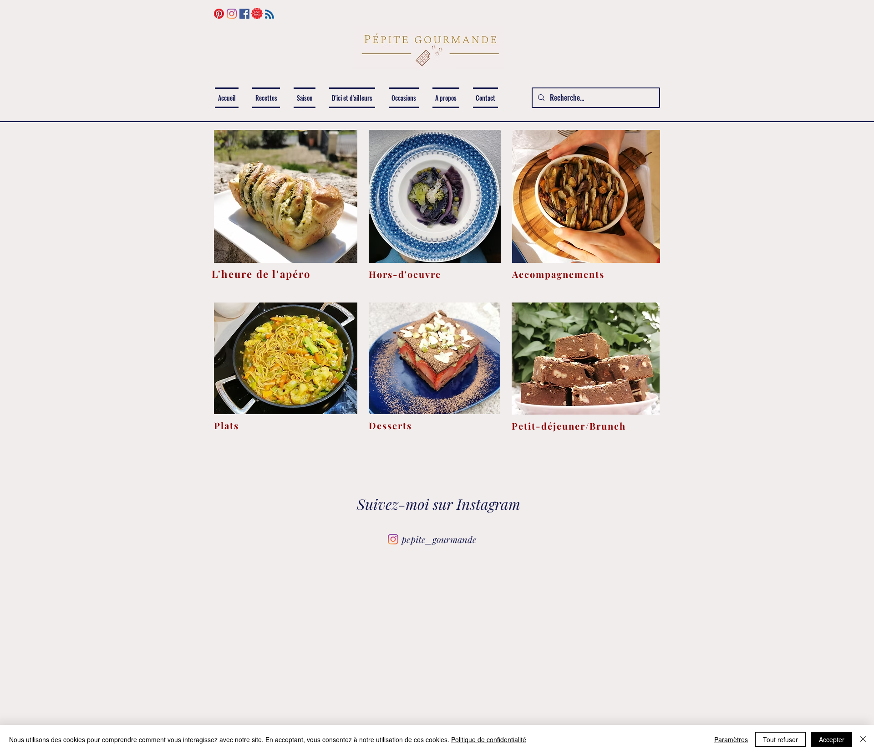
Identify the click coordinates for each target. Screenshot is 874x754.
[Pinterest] (219, 14)
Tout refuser (780, 739)
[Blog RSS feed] (269, 15)
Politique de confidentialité (488, 739)
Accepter (831, 739)
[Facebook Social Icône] (244, 14)
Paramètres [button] (731, 739)
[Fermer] (863, 739)
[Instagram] (232, 14)
